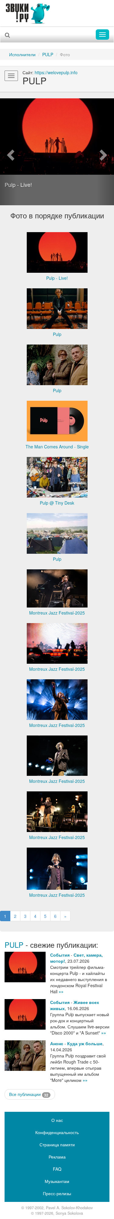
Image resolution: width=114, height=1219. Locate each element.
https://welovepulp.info (56, 72)
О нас (57, 1120)
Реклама (57, 1157)
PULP (47, 54)
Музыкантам (57, 1181)
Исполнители (22, 54)
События (60, 955)
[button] (8, 151)
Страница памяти (57, 1144)
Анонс (56, 1043)
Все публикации (28, 1094)
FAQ (57, 1169)
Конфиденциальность (57, 1132)
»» (61, 991)
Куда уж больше (84, 1043)
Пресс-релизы (57, 1193)
